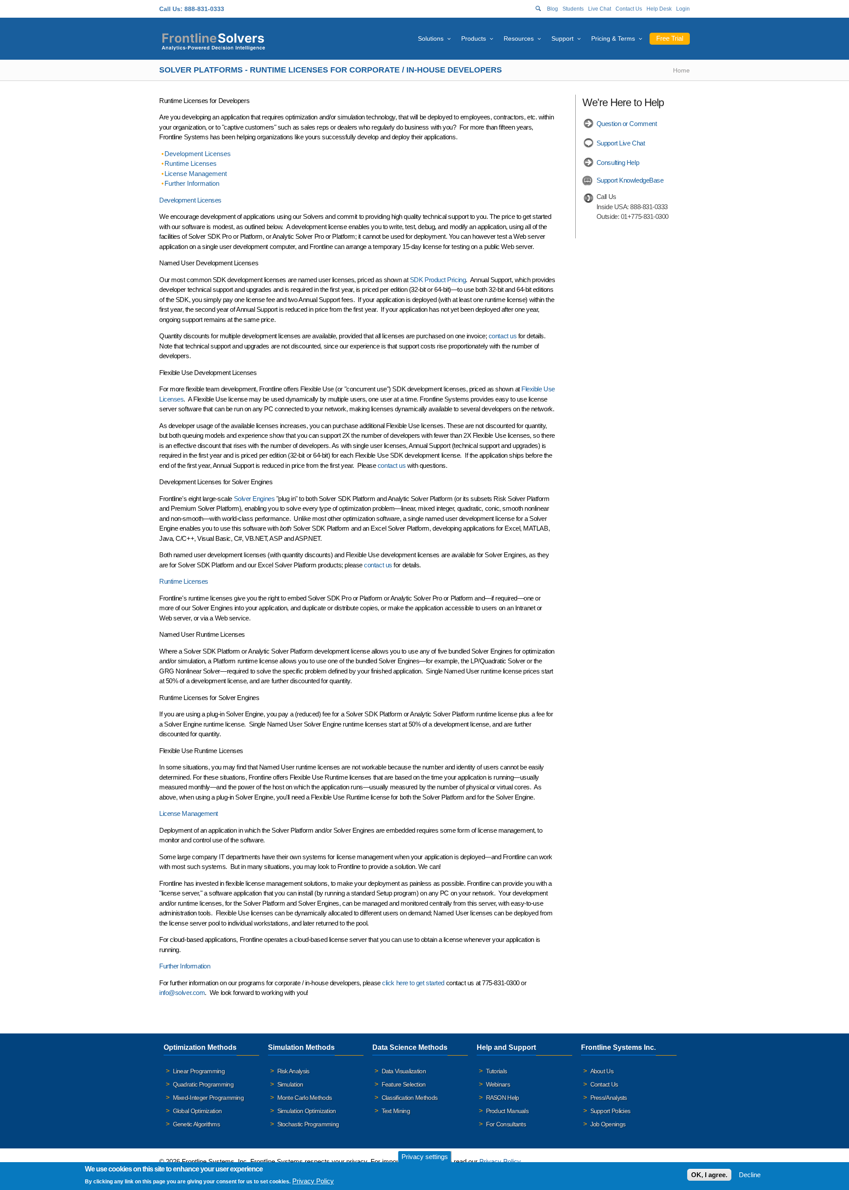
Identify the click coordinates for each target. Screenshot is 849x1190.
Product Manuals (507, 1110)
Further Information (191, 183)
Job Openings (608, 1124)
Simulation (290, 1084)
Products (473, 38)
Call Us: (171, 8)
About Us (601, 1071)
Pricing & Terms (613, 38)
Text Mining (396, 1110)
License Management (195, 173)
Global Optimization (197, 1110)
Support (562, 38)
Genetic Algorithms (196, 1124)
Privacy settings (425, 1156)
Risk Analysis (293, 1071)
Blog (552, 9)
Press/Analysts (608, 1097)
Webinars (498, 1084)
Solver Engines (254, 498)
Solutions (431, 38)
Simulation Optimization (306, 1110)
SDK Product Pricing (438, 279)
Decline (750, 1175)
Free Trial (669, 38)
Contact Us (629, 9)
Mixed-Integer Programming (208, 1097)
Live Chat (599, 9)
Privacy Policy (499, 1161)
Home (681, 70)
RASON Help (502, 1097)
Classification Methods (410, 1097)
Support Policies (610, 1110)
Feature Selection (404, 1084)
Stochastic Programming (308, 1124)
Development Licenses (197, 153)
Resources (519, 38)
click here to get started (413, 983)
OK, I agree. (709, 1175)
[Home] (213, 40)
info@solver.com (182, 992)
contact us (503, 336)
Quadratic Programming (203, 1084)
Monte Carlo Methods (304, 1097)
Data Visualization (404, 1071)
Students (573, 9)
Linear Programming (199, 1071)
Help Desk (659, 9)
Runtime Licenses (190, 163)
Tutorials (496, 1071)
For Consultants (506, 1124)
